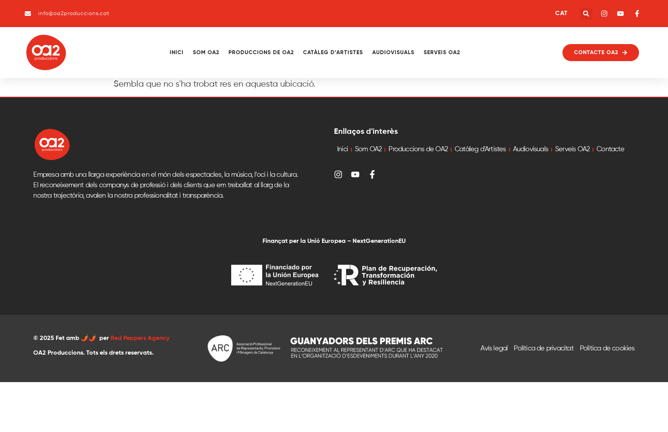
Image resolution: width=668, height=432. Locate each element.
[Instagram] (338, 174)
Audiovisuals (393, 52)
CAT (561, 13)
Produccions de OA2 (261, 52)
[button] (586, 14)
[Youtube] (355, 174)
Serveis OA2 (442, 52)
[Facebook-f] (372, 174)
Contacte (610, 149)
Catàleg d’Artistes (333, 52)
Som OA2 (206, 52)
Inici (177, 52)
